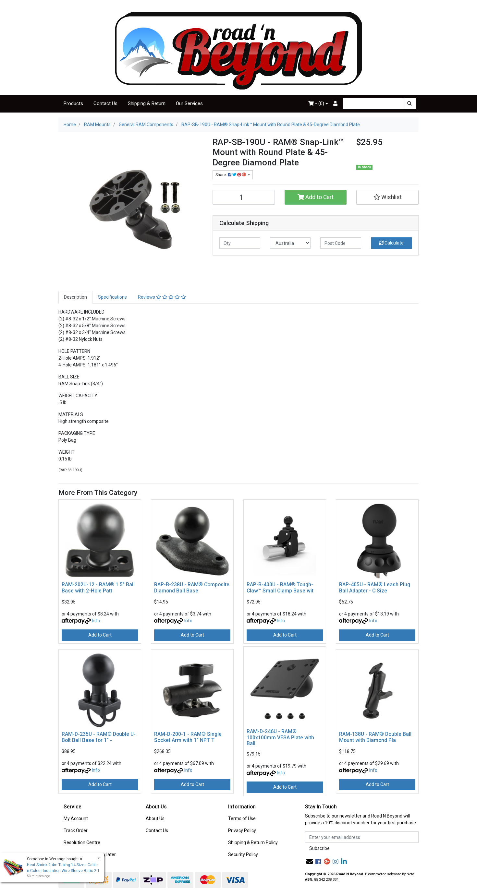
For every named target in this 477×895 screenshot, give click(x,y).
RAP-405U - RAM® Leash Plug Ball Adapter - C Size (374, 587)
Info (96, 620)
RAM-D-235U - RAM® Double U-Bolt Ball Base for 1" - (99, 737)
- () (319, 103)
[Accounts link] (335, 103)
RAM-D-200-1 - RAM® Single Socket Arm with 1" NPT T (188, 737)
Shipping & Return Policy (253, 842)
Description (75, 297)
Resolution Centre (82, 842)
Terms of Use (242, 818)
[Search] (409, 103)
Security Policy (243, 854)
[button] (387, 197)
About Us (155, 818)
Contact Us (105, 103)
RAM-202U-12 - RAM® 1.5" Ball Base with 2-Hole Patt (98, 587)
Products (73, 103)
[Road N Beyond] (238, 50)
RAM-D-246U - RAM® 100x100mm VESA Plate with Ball (280, 737)
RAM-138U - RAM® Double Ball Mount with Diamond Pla (375, 737)
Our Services (189, 103)
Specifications (112, 297)
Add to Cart (319, 197)
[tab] (75, 297)
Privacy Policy (242, 830)
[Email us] (309, 861)
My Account (76, 818)
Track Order (76, 830)
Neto (410, 874)
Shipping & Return (146, 103)
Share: (221, 175)
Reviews (147, 297)
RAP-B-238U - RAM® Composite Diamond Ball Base (191, 587)
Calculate (394, 242)
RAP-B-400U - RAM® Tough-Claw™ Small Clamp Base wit (280, 587)
